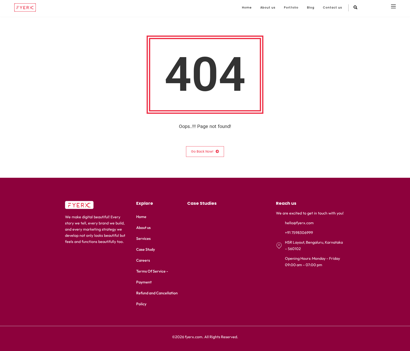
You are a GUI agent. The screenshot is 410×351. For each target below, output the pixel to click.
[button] (224, 203)
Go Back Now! (202, 151)
